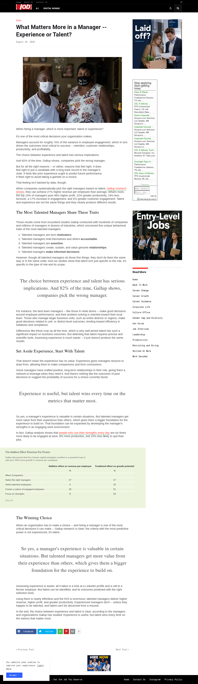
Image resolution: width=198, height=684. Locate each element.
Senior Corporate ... (143, 115)
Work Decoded (140, 356)
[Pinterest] (66, 631)
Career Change (141, 290)
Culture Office (141, 312)
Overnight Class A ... (143, 161)
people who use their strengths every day (84, 432)
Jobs (152, 196)
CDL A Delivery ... (142, 103)
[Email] (72, 631)
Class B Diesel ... (142, 92)
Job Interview (141, 328)
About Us (28, 2)
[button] (170, 8)
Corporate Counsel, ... (144, 126)
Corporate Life (141, 306)
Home (18, 2)
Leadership (139, 334)
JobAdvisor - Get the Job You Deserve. (60, 679)
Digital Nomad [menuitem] (51, 8)
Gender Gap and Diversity (148, 317)
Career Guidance (142, 301)
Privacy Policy (173, 679)
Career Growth (141, 295)
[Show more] (78, 631)
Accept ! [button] (14, 675)
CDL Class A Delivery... (144, 173)
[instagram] (181, 2)
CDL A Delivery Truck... (144, 149)
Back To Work (140, 284)
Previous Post (26, 649)
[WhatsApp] (60, 631)
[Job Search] (146, 198)
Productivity (140, 339)
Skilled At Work (142, 350)
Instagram (155, 679)
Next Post (121, 649)
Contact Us (41, 2)
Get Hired (138, 323)
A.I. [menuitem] (37, 8)
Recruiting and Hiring (146, 345)
